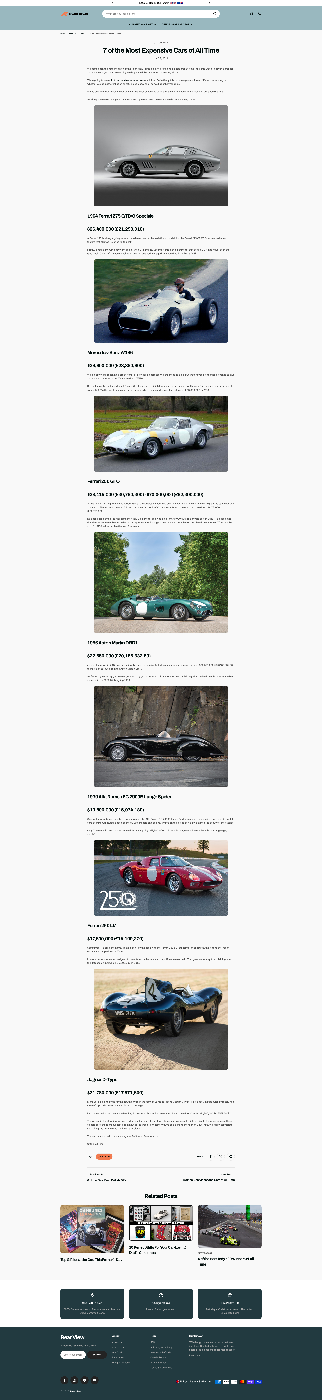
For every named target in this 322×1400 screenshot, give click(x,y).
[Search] (215, 14)
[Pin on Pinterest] (231, 1157)
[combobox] (161, 14)
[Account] (252, 14)
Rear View (75, 1391)
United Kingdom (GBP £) (194, 1381)
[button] (113, 3)
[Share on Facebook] (211, 1157)
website (146, 1124)
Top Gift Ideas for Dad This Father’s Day (91, 1260)
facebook (149, 1136)
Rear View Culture (76, 34)
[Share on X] (221, 1157)
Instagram (125, 1136)
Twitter (136, 1136)
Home (62, 34)
